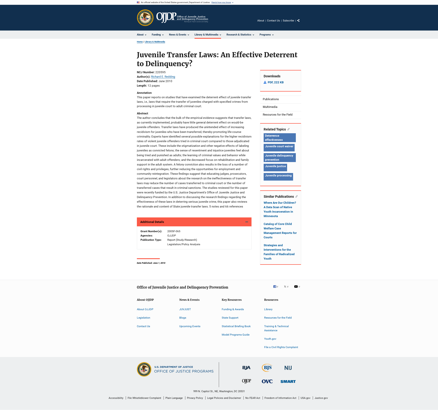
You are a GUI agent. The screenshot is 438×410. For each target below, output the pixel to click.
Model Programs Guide (235, 334)
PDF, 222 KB (276, 82)
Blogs (182, 317)
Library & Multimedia (155, 41)
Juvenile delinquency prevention (279, 157)
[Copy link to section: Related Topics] (287, 129)
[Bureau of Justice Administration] (246, 370)
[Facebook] (277, 289)
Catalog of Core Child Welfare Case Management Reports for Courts (280, 230)
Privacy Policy (195, 398)
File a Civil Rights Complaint (281, 347)
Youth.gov (270, 338)
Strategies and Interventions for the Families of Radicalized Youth (279, 251)
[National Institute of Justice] (288, 370)
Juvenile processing (278, 175)
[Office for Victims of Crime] (267, 383)
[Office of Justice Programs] (145, 17)
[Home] (182, 17)
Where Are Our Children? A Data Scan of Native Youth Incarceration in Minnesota (280, 209)
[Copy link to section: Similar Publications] (296, 196)
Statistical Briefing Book (236, 326)
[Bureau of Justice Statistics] (267, 372)
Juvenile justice (275, 166)
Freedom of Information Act (280, 398)
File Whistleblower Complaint (144, 398)
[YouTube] (297, 289)
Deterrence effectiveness (274, 137)
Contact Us (273, 20)
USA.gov (305, 398)
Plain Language (174, 398)
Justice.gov (321, 398)
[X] (287, 289)
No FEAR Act (252, 398)
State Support (230, 317)
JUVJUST (185, 309)
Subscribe (288, 20)
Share (301, 23)
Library (268, 309)
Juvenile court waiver (279, 146)
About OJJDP (145, 309)
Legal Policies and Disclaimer (224, 398)
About (260, 20)
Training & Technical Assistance (276, 328)
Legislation (143, 317)
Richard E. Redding (163, 76)
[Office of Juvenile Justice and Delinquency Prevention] (246, 384)
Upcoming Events (189, 326)
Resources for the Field (278, 317)
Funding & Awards (233, 309)
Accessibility (116, 398)
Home (140, 41)
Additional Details (152, 222)
